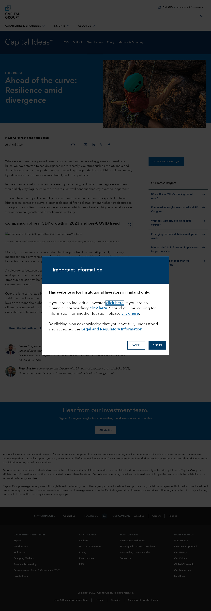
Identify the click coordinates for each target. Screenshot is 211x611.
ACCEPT (157, 345)
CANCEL (136, 345)
